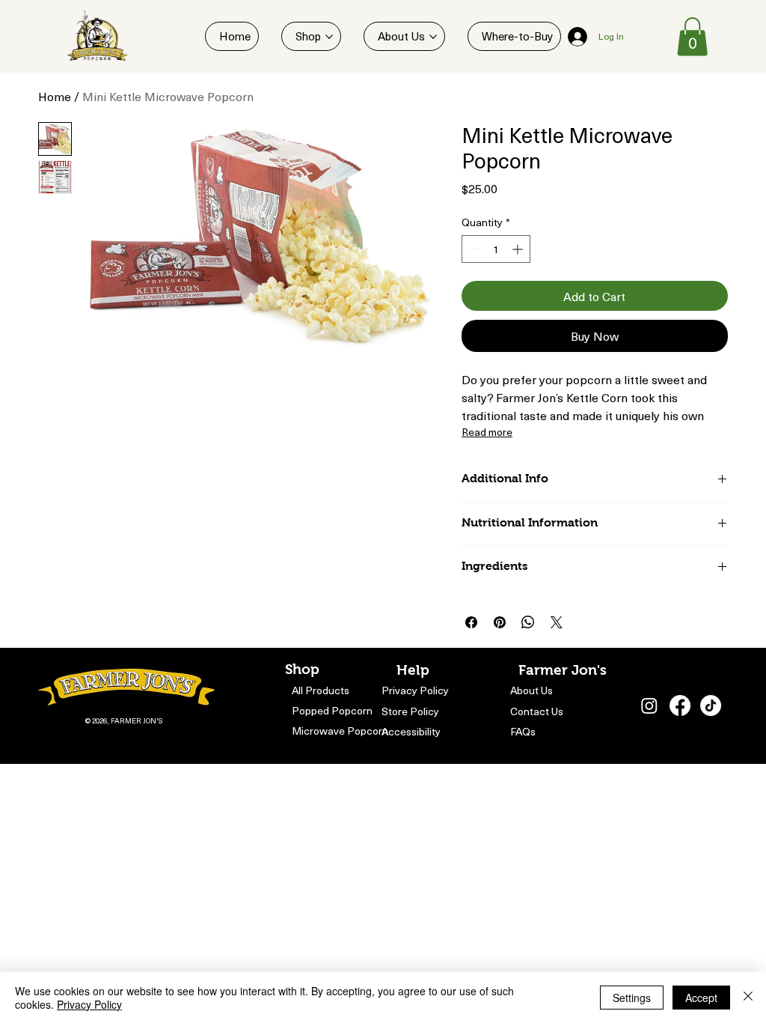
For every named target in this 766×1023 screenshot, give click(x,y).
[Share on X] (557, 622)
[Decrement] (473, 249)
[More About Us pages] (433, 36)
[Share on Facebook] (471, 622)
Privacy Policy (89, 1004)
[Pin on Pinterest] (500, 622)
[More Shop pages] (329, 36)
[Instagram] (649, 705)
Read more (487, 432)
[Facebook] (680, 705)
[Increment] (518, 249)
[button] (692, 36)
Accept (701, 997)
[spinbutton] (495, 249)
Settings (632, 997)
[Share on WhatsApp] (528, 622)
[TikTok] (710, 705)
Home (54, 96)
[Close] (748, 997)
